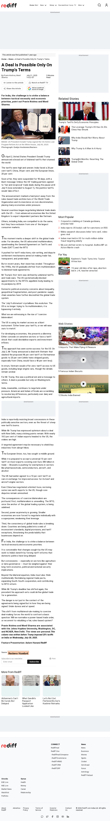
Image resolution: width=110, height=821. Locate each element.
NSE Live (4, 786)
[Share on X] (47, 816)
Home (32, 5)
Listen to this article (14, 83)
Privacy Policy (26, 809)
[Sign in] (106, 5)
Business (85, 751)
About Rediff (3, 809)
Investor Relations (53, 809)
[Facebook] (52, 816)
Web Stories (65, 323)
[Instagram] (57, 816)
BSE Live (4, 782)
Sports (83, 758)
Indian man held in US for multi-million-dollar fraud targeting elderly (82, 239)
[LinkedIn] (68, 816)
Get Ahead (85, 765)
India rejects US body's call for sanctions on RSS (84, 228)
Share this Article (13, 89)
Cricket (84, 762)
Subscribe (34, 662)
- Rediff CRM (56, 765)
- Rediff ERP (55, 768)
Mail (36, 5)
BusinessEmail (63, 5)
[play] (83, 336)
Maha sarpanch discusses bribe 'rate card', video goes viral (84, 233)
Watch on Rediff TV (40, 83)
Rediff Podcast (87, 775)
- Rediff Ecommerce (58, 758)
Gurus (71, 5)
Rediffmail (55, 748)
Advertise (16, 808)
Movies (84, 755)
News (42, 5)
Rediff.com (86, 808)
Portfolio (4, 796)
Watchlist (5, 793)
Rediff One (55, 751)
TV (75, 5)
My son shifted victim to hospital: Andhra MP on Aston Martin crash (84, 246)
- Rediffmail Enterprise (59, 755)
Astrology (85, 772)
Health (23, 782)
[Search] (99, 5)
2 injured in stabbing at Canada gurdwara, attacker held (80, 222)
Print (54, 659)
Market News (6, 789)
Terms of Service (39, 809)
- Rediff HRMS (56, 762)
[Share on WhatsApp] (42, 816)
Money (52, 5)
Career (23, 789)
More (80, 5)
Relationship (26, 793)
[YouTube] (63, 816)
